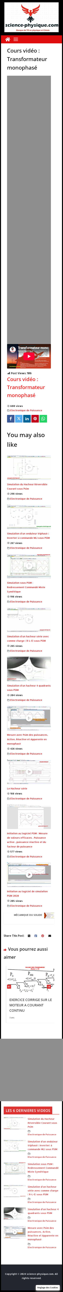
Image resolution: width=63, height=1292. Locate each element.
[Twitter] (19, 419)
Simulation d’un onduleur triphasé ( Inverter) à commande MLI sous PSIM (43, 1145)
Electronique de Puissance (26, 410)
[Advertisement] (29, 189)
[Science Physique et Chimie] (8, 39)
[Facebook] (10, 419)
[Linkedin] (27, 419)
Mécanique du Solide (28, 914)
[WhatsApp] (43, 419)
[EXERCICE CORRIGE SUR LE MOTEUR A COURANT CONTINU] (29, 968)
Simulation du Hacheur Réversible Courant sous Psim (42, 1122)
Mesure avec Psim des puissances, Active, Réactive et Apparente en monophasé (27, 739)
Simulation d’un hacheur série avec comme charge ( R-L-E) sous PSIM (43, 1190)
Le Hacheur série (17, 788)
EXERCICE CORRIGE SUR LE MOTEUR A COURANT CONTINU (28, 1005)
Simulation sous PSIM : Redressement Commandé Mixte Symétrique (26, 587)
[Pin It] (35, 419)
